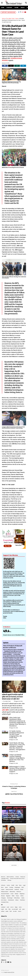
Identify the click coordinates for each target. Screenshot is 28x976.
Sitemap (9, 880)
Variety (22, 898)
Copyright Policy (5, 878)
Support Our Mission (8, 12)
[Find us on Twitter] (3, 962)
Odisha (21, 895)
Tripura (17, 895)
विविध (9, 909)
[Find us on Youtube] (8, 962)
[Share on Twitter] (11, 66)
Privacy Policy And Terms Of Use (17, 878)
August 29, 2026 (8, 821)
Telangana (3, 898)
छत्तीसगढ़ (2, 911)
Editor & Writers (10, 876)
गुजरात (23, 909)
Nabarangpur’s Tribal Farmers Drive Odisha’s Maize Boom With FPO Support (17, 769)
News (4, 807)
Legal (24, 885)
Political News (17, 898)
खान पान (11, 907)
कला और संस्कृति (15, 909)
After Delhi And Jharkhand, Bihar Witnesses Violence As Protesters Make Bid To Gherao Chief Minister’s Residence (17, 722)
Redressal (22, 876)
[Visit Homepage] (14, 2)
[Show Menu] (2, 3)
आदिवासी (4, 691)
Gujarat (2, 889)
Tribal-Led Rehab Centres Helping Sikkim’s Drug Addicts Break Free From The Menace (17, 758)
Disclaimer (3, 880)
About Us (3, 876)
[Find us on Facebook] (1, 962)
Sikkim (13, 895)
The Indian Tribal (7, 701)
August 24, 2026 (14, 739)
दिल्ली (11, 911)
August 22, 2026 (14, 763)
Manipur (16, 893)
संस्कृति (2, 909)
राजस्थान (19, 911)
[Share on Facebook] (5, 66)
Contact (17, 876)
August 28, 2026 (8, 859)
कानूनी (8, 907)
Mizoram (3, 895)
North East (19, 891)
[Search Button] (26, 3)
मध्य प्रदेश (15, 911)
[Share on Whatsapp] (17, 66)
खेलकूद (16, 907)
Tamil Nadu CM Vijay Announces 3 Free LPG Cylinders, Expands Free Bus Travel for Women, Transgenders (17, 746)
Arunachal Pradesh (5, 893)
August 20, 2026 (14, 773)
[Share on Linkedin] (23, 66)
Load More (14, 865)
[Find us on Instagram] (6, 962)
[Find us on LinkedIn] (10, 962)
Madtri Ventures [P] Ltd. (9, 972)
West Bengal (9, 898)
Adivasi (5, 826)
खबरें (20, 909)
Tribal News (22, 900)
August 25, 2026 (14, 727)
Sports (6, 887)
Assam (12, 893)
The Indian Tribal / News (12, 18)
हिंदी (2, 904)
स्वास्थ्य (20, 907)
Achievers (9, 7)
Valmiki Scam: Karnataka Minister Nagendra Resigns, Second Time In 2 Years (12, 855)
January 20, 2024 (5, 63)
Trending (11, 887)
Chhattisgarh (17, 887)
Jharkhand (17, 889)
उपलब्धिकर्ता (3, 907)
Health (22, 7)
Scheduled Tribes (5, 902)
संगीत (6, 909)
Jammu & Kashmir (9, 889)
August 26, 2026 (18, 701)
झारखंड (7, 911)
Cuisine (16, 7)
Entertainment (11, 900)
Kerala (21, 889)
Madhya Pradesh (4, 891)
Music (2, 887)
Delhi (22, 887)
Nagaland (8, 895)
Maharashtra (12, 891)
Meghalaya (22, 893)
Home (2, 7)
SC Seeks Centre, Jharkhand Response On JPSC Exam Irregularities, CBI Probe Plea (16, 734)
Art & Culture (4, 900)
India (17, 885)
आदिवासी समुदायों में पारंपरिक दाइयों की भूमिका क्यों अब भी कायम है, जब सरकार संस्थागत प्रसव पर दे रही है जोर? (12, 697)
